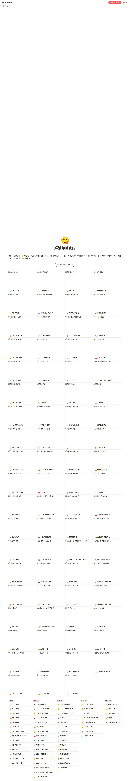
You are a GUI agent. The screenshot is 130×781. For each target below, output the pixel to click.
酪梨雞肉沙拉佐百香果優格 (45, 608)
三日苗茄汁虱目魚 (99, 339)
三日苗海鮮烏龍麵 (14, 675)
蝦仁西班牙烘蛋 (70, 518)
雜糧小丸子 (12, 608)
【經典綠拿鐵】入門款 (15, 653)
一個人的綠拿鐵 (42, 653)
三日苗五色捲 (98, 317)
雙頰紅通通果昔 (99, 406)
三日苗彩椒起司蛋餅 (14, 586)
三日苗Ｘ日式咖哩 (42, 429)
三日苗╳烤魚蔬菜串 (43, 563)
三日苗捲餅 (40, 384)
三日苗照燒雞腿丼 (42, 317)
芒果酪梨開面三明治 (14, 451)
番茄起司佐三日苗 (42, 474)
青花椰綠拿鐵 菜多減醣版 (102, 361)
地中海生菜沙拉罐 (71, 406)
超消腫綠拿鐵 (98, 608)
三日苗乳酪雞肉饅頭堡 (72, 317)
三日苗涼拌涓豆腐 (71, 586)
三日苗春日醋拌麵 (71, 294)
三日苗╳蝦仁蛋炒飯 (43, 541)
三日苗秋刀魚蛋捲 (14, 317)
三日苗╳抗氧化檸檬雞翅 (101, 563)
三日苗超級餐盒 (42, 675)
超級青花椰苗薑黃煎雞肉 (101, 541)
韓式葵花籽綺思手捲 (14, 406)
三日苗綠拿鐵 (69, 384)
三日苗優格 (97, 384)
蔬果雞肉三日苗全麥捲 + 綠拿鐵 (75, 541)
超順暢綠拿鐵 (69, 630)
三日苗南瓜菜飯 (42, 361)
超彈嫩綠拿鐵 (98, 630)
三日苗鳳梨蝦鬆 (42, 272)
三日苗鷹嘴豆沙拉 (42, 339)
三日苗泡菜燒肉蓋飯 (71, 496)
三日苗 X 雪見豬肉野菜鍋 (45, 496)
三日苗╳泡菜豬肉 (14, 563)
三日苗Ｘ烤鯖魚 (99, 474)
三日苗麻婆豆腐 (13, 361)
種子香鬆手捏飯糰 (42, 406)
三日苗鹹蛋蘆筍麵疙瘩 (101, 496)
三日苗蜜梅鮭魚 (99, 294)
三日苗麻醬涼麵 (13, 384)
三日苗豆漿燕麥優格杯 (44, 294)
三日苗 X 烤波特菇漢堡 (40, 712)
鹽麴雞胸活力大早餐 (71, 451)
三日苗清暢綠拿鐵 (71, 653)
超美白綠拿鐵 (41, 630)
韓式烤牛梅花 (12, 541)
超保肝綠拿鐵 (12, 630)
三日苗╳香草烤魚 (71, 563)
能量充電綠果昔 (13, 429)
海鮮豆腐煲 (69, 272)
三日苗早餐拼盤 (70, 675)
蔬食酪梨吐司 (12, 518)
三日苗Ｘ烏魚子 (70, 429)
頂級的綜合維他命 (71, 474)
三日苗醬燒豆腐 (70, 339)
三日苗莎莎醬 (12, 294)
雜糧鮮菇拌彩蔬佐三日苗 (101, 586)
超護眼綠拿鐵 (69, 608)
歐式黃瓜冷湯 (12, 272)
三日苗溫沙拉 (69, 361)
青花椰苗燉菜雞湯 (14, 496)
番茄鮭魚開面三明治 (43, 518)
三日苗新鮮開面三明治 (101, 518)
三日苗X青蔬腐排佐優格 (44, 451)
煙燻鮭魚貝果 (98, 429)
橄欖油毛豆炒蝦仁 (99, 451)
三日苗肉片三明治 (42, 586)
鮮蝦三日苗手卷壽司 (14, 474)
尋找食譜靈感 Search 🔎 (65, 264)
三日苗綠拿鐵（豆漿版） (101, 653)
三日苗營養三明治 (14, 339)
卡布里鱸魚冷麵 (99, 272)
